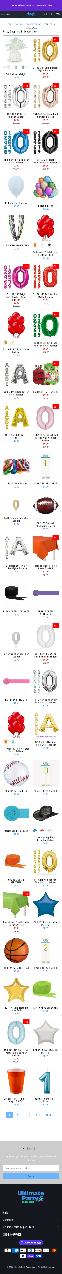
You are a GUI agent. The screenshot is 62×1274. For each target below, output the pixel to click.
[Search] (51, 14)
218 (38, 1115)
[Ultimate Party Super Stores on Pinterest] (15, 1234)
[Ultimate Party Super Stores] (31, 14)
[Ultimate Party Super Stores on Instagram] (12, 1234)
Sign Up (31, 1176)
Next (48, 1115)
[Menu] (1, 14)
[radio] (9, 67)
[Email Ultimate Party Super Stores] (44, 14)
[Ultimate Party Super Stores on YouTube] (19, 1234)
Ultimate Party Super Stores (25, 1267)
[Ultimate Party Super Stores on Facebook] (8, 1234)
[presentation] (28, 67)
